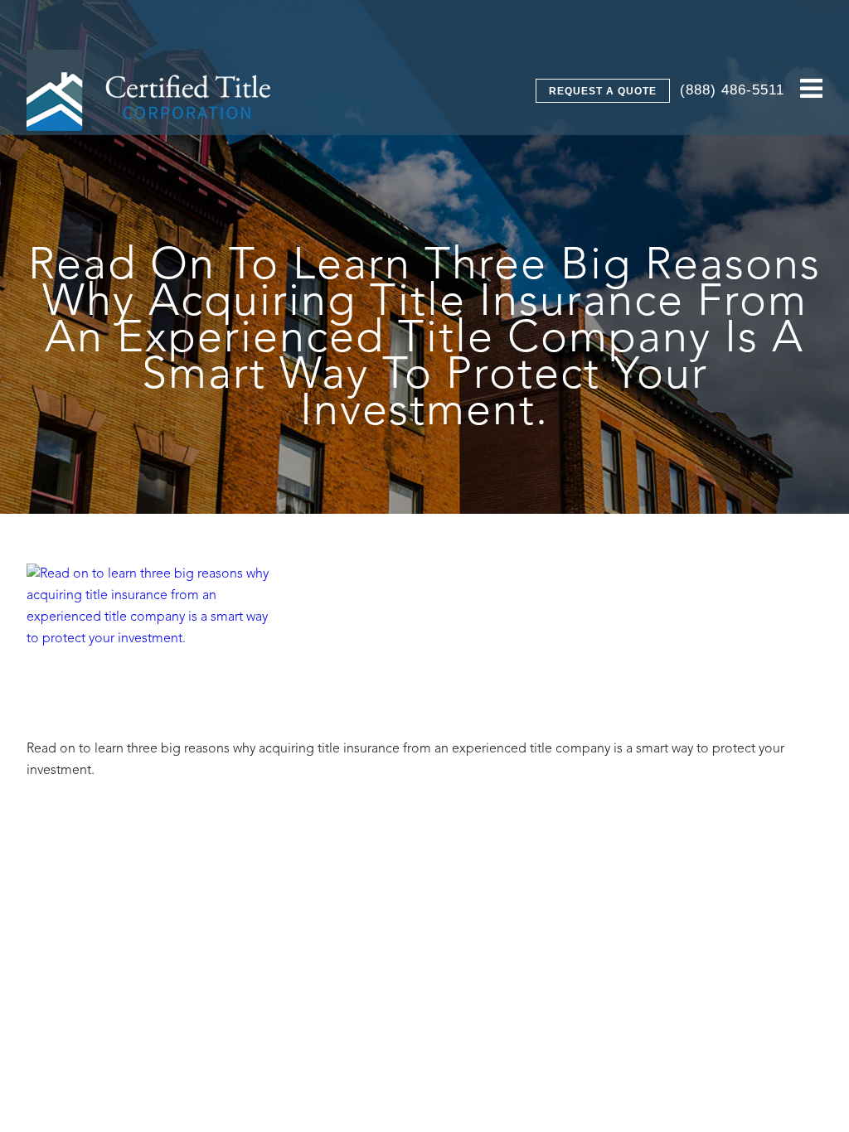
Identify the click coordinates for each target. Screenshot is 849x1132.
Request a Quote (603, 91)
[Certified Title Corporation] (149, 90)
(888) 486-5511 (732, 90)
